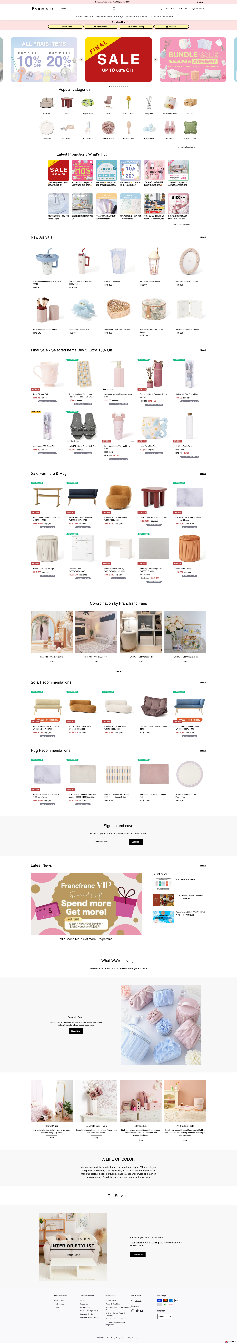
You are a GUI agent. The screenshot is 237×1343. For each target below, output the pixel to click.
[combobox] (88, 8)
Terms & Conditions (113, 1304)
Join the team (59, 1304)
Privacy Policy (111, 1300)
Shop (52, 1137)
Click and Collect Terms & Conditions (115, 1314)
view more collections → (182, 224)
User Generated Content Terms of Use (118, 1308)
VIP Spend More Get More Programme (86, 939)
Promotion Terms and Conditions (118, 1319)
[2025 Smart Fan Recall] (163, 884)
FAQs (82, 1300)
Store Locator (59, 1300)
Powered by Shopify (129, 1338)
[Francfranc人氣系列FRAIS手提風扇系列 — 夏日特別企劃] (163, 917)
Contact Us (84, 1304)
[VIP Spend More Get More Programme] (86, 904)
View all (203, 237)
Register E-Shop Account (89, 1317)
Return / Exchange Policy (89, 1311)
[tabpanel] (118, 59)
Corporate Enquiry (86, 1314)
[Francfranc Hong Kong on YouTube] (141, 1310)
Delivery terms (85, 1307)
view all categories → (186, 147)
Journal (56, 1307)
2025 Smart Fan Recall (185, 879)
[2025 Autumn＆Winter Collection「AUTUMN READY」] (163, 900)
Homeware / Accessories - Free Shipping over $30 (112, 2)
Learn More (138, 1254)
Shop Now (75, 1031)
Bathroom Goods (170, 113)
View (51, 662)
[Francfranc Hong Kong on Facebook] (137, 1310)
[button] (231, 1341)
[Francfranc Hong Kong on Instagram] (132, 1310)
